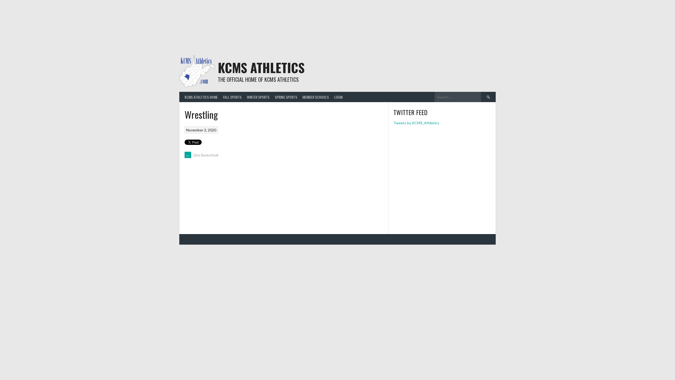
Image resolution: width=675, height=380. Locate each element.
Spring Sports (286, 97)
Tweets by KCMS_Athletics (416, 123)
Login (338, 97)
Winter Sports (258, 97)
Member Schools (315, 97)
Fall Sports (232, 97)
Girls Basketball (202, 155)
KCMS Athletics (261, 67)
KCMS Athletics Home (201, 97)
